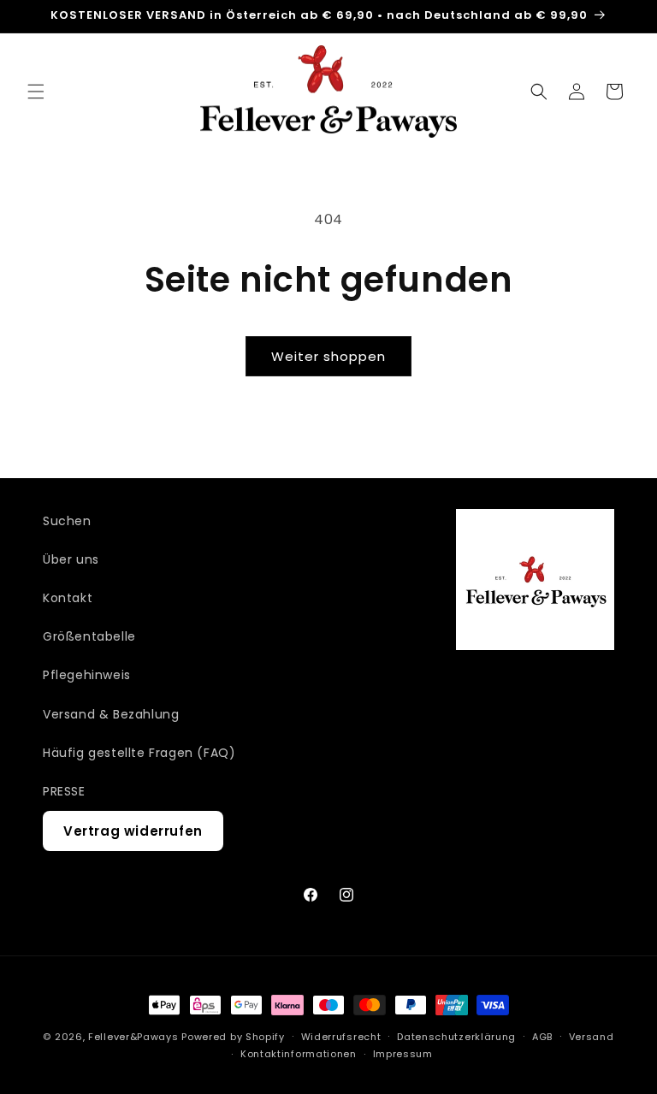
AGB (542, 1037)
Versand (591, 1037)
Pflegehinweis (87, 674)
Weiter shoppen (328, 356)
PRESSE (64, 791)
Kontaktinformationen (298, 1054)
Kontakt (67, 597)
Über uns (71, 559)
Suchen (67, 520)
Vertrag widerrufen (133, 831)
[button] (36, 91)
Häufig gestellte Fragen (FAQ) (139, 752)
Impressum (403, 1054)
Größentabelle (89, 636)
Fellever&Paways (133, 1037)
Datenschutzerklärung (456, 1037)
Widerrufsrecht (341, 1037)
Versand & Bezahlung (111, 714)
